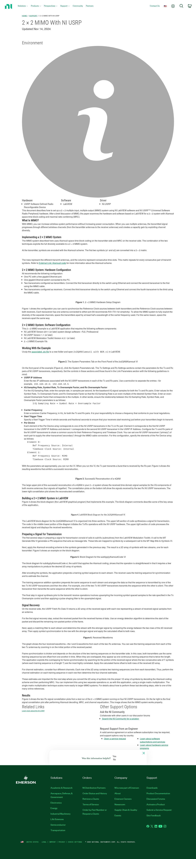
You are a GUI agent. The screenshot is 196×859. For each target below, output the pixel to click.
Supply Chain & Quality (126, 809)
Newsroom (120, 804)
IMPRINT (52, 842)
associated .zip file (40, 351)
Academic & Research (61, 787)
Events (118, 815)
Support (33, 15)
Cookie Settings (75, 842)
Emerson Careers (123, 798)
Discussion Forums (156, 798)
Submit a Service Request (159, 809)
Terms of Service (91, 804)
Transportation (58, 830)
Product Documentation (158, 793)
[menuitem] (22, 6)
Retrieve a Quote (91, 798)
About (118, 793)
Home (24, 15)
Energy (54, 808)
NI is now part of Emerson (127, 787)
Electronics (56, 802)
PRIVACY (62, 842)
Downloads (152, 787)
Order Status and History (95, 793)
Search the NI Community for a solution (120, 718)
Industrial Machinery (61, 813)
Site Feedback (154, 815)
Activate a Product (156, 804)
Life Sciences (57, 819)
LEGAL (44, 842)
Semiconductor (58, 824)
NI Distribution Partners (94, 787)
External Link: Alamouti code (52, 263)
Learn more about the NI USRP (33, 711)
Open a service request (115, 738)
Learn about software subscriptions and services (152, 740)
